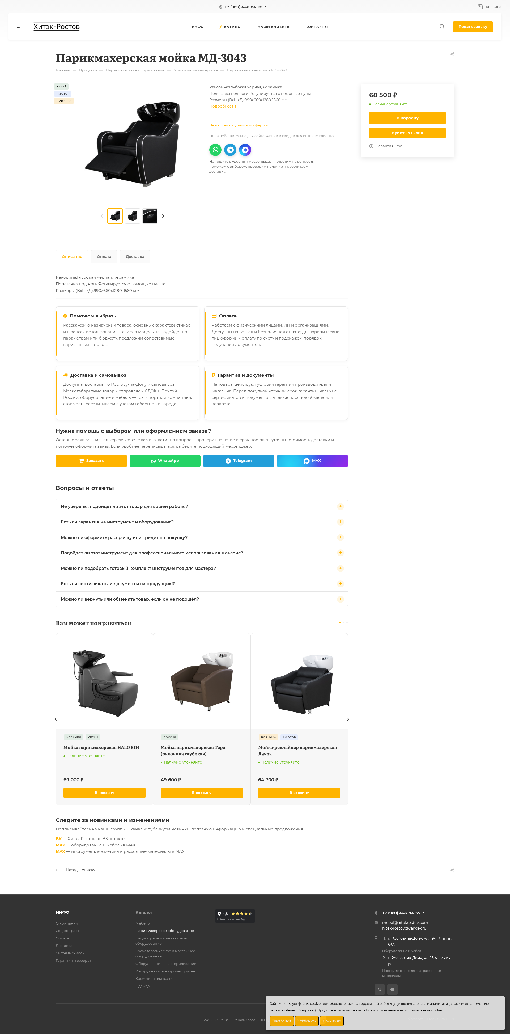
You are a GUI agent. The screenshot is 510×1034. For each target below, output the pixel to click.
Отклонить (307, 1021)
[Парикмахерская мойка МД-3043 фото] (133, 144)
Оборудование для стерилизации (166, 963)
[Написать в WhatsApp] (215, 150)
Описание (72, 256)
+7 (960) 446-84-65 (243, 6)
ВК (59, 838)
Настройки (282, 1021)
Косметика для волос (154, 978)
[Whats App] (392, 989)
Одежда (142, 986)
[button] (340, 622)
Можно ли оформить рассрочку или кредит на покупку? (124, 537)
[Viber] (380, 989)
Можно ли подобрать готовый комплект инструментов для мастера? (138, 568)
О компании (67, 923)
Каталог (144, 912)
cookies (316, 1004)
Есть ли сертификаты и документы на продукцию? (118, 583)
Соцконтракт (67, 931)
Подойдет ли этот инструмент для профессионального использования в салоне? (152, 553)
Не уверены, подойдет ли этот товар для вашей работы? (124, 506)
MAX (60, 844)
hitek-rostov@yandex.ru (404, 928)
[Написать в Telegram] (230, 150)
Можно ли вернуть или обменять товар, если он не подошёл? (130, 599)
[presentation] (102, 216)
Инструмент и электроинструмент (166, 971)
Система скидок (70, 953)
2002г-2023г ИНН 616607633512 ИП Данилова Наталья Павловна (261, 1020)
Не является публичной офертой (239, 125)
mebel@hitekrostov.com (405, 922)
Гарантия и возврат (73, 960)
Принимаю (332, 1021)
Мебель (142, 923)
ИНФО (62, 912)
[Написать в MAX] (245, 150)
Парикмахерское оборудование (164, 931)
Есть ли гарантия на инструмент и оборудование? (117, 521)
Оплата (104, 256)
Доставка (135, 256)
